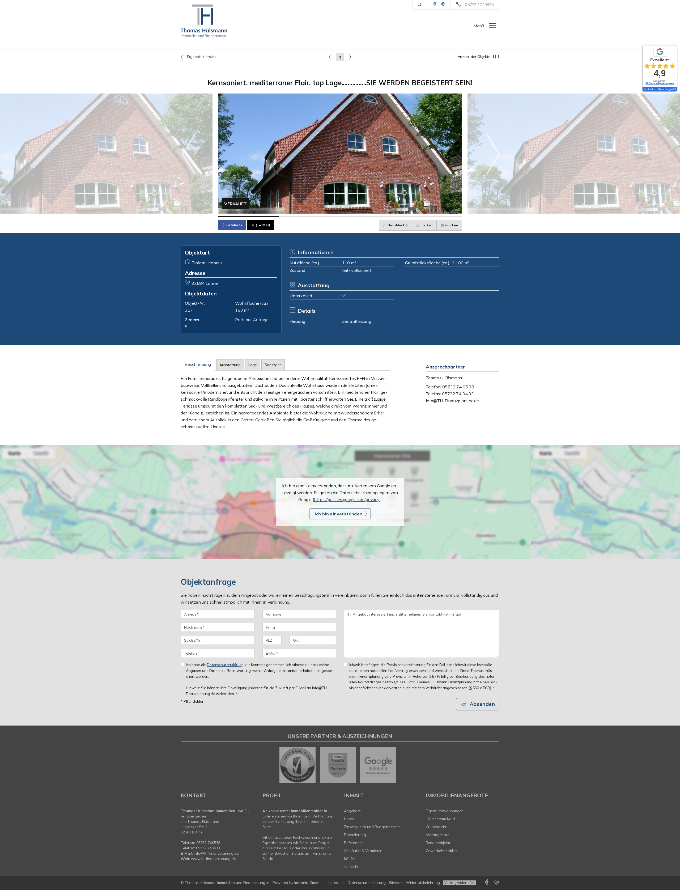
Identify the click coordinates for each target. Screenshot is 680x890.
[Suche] (419, 5)
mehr (354, 866)
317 (189, 310)
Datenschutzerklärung (225, 664)
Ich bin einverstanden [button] (338, 513)
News (349, 818)
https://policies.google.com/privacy (347, 499)
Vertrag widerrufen (459, 882)
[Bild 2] (309, 216)
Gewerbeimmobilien (442, 850)
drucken (451, 225)
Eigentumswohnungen (445, 810)
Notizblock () (397, 225)
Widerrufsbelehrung (423, 882)
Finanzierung (355, 834)
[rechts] (349, 57)
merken (426, 225)
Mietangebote (438, 834)
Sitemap (396, 882)
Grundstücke (436, 826)
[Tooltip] (674, 89)
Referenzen (354, 842)
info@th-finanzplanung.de (216, 853)
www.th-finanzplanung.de (213, 858)
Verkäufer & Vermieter (362, 850)
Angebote (352, 810)
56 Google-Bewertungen (659, 83)
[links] (330, 57)
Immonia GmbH (307, 882)
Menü (478, 25)
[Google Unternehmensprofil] (443, 4)
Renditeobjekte (438, 842)
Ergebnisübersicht (201, 56)
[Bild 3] (370, 216)
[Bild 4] (431, 216)
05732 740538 (208, 842)
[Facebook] (434, 4)
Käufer (349, 858)
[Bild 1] (248, 216)
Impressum (336, 882)
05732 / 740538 (479, 4)
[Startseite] (204, 21)
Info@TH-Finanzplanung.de (452, 400)
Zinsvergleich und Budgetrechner (372, 826)
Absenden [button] (482, 704)
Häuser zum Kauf (440, 818)
